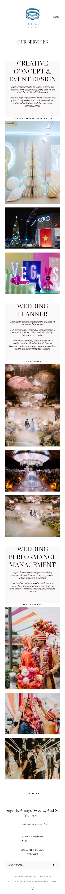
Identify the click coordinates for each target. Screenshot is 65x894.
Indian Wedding (32, 604)
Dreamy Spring (32, 361)
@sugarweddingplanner (32, 836)
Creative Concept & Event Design (32, 119)
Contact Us (32, 793)
